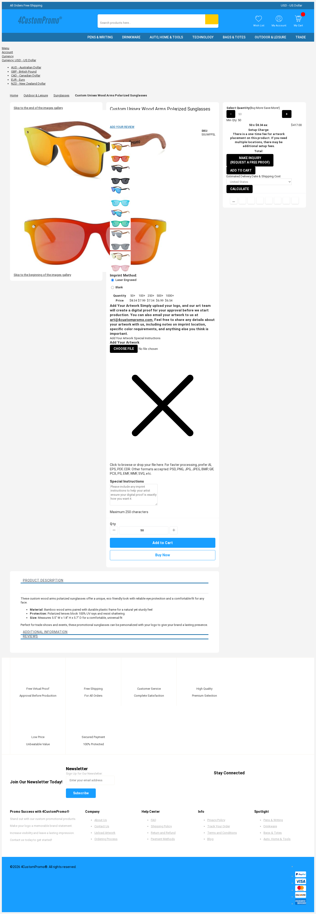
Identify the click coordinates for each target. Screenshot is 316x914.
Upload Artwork (104, 832)
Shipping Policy (161, 826)
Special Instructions (147, 338)
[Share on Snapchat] (286, 200)
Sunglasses (61, 95)
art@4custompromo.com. (131, 320)
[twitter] (261, 773)
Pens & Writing (273, 820)
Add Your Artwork (121, 338)
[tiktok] (296, 773)
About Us (100, 820)
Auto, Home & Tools (277, 839)
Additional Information (45, 632)
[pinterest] (270, 773)
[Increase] (174, 530)
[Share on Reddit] (295, 200)
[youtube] (279, 773)
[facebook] (252, 773)
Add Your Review (122, 127)
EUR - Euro (18, 79)
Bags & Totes (272, 832)
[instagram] (287, 773)
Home (14, 95)
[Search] (211, 19)
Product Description (43, 580)
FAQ (153, 820)
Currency (7, 56)
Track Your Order (218, 826)
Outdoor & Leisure (36, 95)
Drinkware (270, 826)
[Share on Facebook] (242, 200)
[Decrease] (114, 530)
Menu (5, 48)
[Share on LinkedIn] (260, 200)
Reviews (30, 636)
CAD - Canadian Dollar (25, 75)
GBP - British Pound (24, 71)
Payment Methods (163, 839)
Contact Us (101, 826)
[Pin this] (268, 200)
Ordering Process (106, 839)
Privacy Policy (216, 820)
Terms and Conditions (222, 832)
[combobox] (121, 23)
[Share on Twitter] (251, 200)
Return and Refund (163, 832)
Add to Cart (241, 170)
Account (7, 52)
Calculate (239, 189)
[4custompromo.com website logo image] (39, 21)
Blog (210, 839)
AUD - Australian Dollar (26, 67)
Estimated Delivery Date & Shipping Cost (253, 176)
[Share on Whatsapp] (277, 200)
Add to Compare (233, 200)
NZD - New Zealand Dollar (28, 83)
